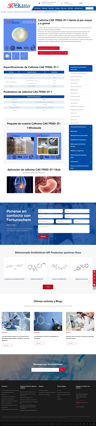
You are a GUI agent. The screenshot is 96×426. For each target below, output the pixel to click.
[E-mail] (94, 275)
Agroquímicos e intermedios (79, 135)
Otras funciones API (75, 116)
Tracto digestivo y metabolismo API (78, 73)
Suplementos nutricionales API (77, 106)
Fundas (57, 8)
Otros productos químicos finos (78, 156)
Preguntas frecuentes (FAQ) (63, 394)
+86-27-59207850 (80, 406)
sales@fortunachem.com (82, 402)
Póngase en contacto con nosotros (78, 8)
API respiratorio (74, 103)
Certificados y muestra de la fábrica (47, 392)
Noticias (70, 8)
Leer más (7, 345)
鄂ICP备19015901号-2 (43, 424)
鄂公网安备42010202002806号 (55, 424)
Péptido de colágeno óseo (26, 397)
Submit (43, 236)
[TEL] (94, 281)
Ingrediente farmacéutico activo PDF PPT (52, 53)
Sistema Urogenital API (75, 86)
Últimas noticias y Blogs (48, 301)
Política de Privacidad (74, 424)
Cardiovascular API (74, 80)
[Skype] (94, 271)
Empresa (44, 8)
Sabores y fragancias (77, 150)
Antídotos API (73, 113)
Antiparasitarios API (75, 99)
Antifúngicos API (74, 93)
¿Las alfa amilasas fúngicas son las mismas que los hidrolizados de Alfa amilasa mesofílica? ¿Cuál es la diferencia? (15, 338)
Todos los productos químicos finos (80, 167)
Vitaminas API (73, 119)
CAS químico (74, 161)
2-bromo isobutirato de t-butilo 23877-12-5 (27, 394)
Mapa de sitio (66, 424)
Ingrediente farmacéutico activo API (23, 12)
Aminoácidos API (74, 123)
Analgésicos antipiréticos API (77, 109)
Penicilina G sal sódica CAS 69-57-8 (28, 399)
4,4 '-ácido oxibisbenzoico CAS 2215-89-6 (29, 402)
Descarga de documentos (63, 392)
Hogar (4, 12)
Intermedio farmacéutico (78, 127)
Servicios (51, 8)
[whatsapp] (94, 278)
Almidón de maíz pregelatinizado (28, 392)
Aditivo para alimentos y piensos (78, 145)
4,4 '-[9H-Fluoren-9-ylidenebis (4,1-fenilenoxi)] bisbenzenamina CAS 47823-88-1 (28, 407)
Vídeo (58, 396)
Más (48, 287)
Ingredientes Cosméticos (78, 140)
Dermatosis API (74, 83)
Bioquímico (74, 131)
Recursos (64, 8)
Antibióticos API (74, 89)
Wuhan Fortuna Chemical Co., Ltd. (18, 424)
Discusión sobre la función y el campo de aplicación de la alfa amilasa (80, 337)
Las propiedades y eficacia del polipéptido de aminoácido (46, 337)
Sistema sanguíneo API (75, 76)
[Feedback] (94, 288)
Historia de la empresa (44, 394)
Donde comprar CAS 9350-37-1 (48, 48)
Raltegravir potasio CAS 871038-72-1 (28, 410)
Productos (37, 8)
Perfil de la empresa (43, 390)
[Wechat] (94, 284)
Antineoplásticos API (75, 96)
